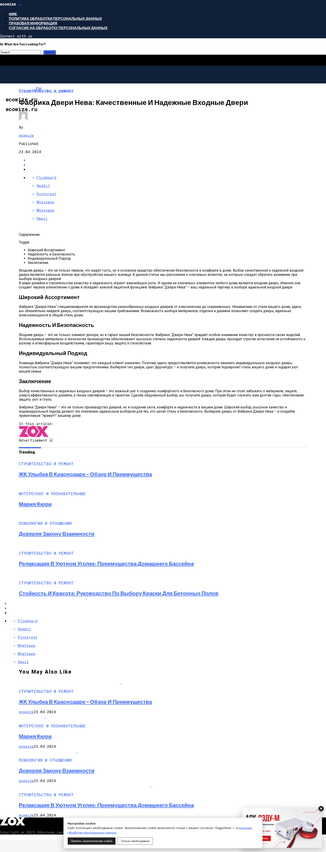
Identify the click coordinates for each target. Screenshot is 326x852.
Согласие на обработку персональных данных (58, 28)
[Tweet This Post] (167, 164)
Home (13, 14)
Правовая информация (33, 23)
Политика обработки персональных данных (55, 18)
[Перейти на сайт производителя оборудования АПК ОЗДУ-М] (282, 828)
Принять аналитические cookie (91, 841)
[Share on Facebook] (167, 160)
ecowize (26, 135)
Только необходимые (135, 841)
